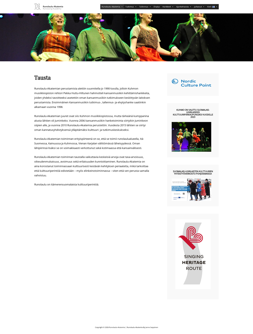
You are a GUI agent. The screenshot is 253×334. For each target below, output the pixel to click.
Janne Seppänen (151, 327)
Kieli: (209, 6)
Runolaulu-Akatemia (111, 6)
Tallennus (143, 6)
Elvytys (157, 6)
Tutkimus (129, 6)
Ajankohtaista (182, 6)
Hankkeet (166, 6)
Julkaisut (198, 6)
